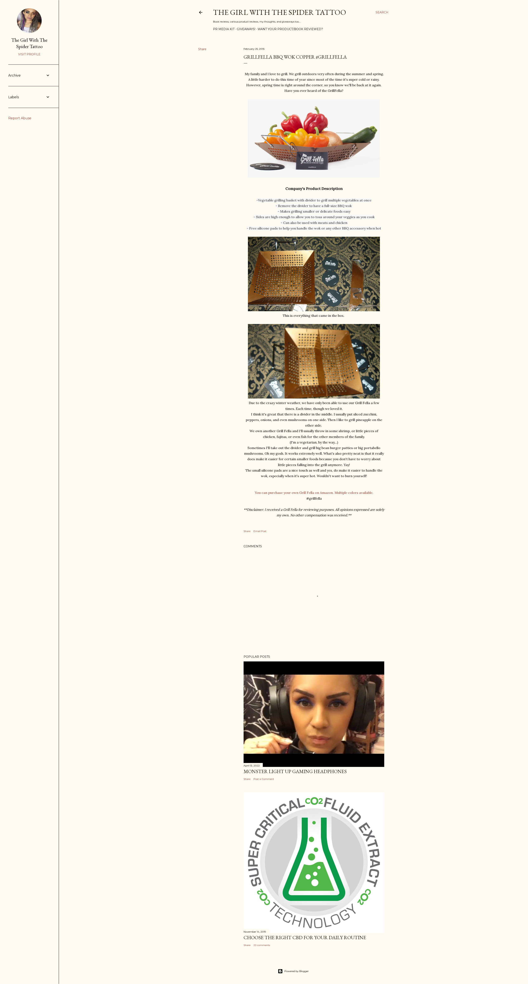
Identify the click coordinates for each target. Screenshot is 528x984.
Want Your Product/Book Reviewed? (290, 29)
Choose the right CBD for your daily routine (305, 937)
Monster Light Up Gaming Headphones (295, 771)
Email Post (259, 531)
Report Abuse (19, 118)
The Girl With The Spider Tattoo (279, 12)
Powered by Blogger (296, 971)
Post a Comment (263, 779)
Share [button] (202, 49)
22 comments (261, 945)
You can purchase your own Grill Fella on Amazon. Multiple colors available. (314, 493)
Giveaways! (246, 29)
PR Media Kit (224, 29)
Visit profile (29, 54)
